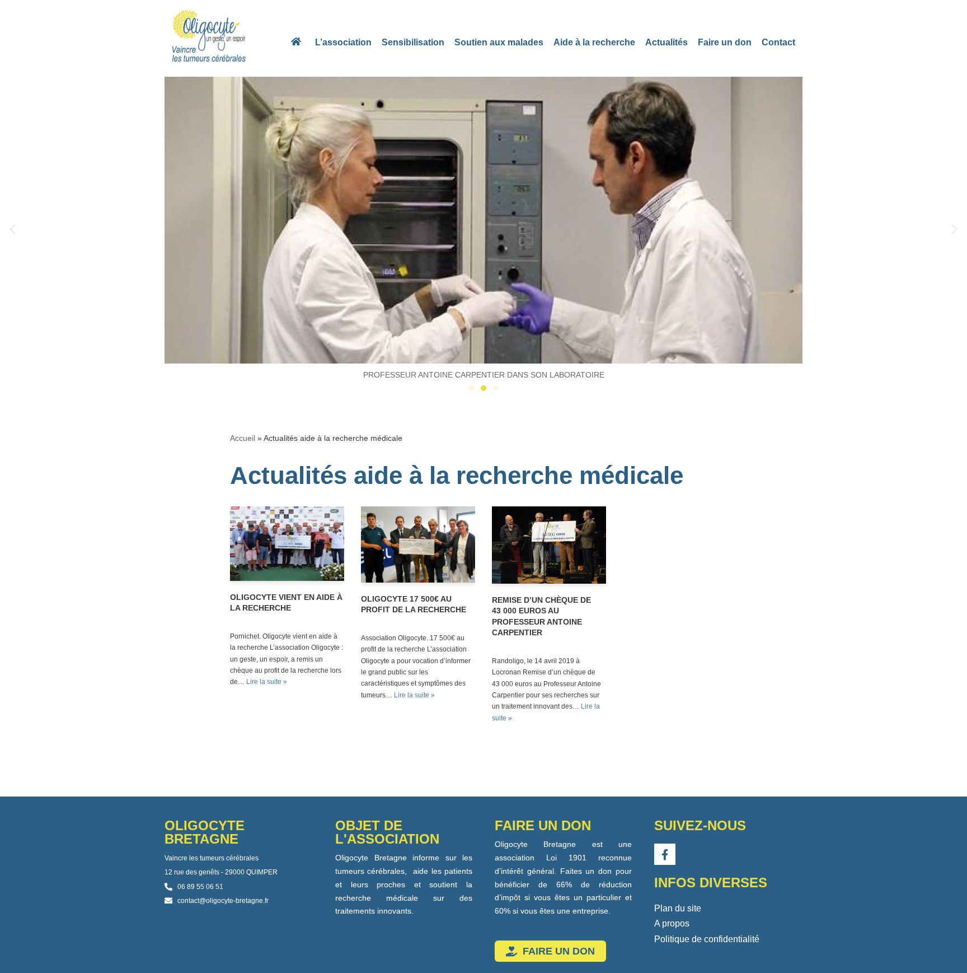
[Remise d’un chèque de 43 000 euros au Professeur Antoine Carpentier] (549, 545)
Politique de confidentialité (706, 939)
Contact (778, 42)
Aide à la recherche (594, 42)
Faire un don (725, 42)
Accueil (242, 438)
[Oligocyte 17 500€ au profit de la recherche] (418, 544)
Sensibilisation (413, 42)
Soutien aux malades (498, 42)
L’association (343, 42)
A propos (671, 923)
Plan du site (677, 908)
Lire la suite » (266, 682)
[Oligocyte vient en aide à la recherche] (287, 543)
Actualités (666, 42)
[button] (13, 229)
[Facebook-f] (664, 854)
